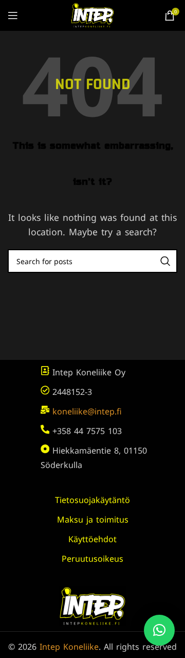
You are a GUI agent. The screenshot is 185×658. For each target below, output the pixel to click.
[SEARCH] (165, 261)
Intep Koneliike (69, 646)
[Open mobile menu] (13, 15)
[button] (159, 630)
